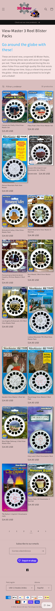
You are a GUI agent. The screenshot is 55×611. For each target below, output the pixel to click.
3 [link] (31, 531)
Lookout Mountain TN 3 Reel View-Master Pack (40, 338)
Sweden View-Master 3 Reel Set (13, 397)
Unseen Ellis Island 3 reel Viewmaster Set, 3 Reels (37, 169)
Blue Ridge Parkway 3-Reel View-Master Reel (14, 442)
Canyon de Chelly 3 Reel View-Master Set (13, 126)
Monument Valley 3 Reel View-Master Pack (13, 231)
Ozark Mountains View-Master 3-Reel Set (40, 231)
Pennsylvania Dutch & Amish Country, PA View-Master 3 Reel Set (13, 277)
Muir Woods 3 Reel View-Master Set (39, 275)
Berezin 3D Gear (22, 607)
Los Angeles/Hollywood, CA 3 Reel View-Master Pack (14, 322)
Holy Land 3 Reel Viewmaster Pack (40, 456)
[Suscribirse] (43, 551)
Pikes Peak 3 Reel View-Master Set (40, 126)
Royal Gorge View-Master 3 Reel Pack (39, 398)
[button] (3, 9)
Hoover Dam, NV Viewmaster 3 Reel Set (39, 500)
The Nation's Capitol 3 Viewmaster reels (14, 515)
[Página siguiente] (45, 531)
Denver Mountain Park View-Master (12, 186)
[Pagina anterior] (9, 531)
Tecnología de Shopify (36, 607)
